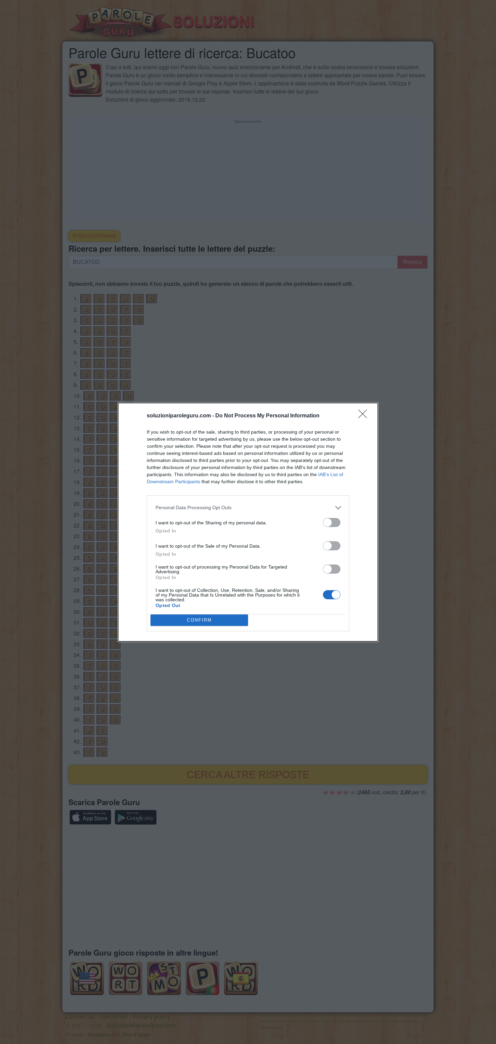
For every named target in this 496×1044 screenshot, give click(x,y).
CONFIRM (199, 620)
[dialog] (248, 522)
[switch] (331, 522)
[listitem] (248, 507)
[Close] (364, 416)
